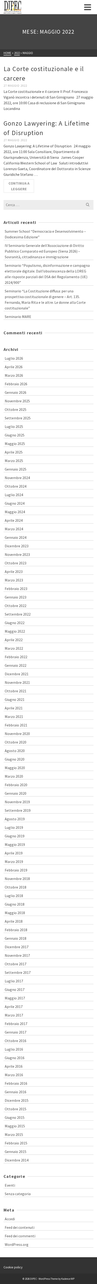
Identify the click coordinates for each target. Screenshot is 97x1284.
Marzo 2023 (14, 580)
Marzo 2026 (14, 375)
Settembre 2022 (18, 614)
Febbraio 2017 (16, 1023)
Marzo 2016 (14, 1074)
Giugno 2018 (14, 904)
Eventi (10, 1185)
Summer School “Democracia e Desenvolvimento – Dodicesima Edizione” (45, 234)
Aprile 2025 (14, 452)
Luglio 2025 (14, 426)
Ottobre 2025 (15, 409)
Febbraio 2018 (16, 929)
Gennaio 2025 (15, 469)
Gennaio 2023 (15, 597)
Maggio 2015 (15, 1126)
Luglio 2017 (14, 981)
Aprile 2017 (14, 1006)
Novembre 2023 (17, 554)
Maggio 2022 (15, 631)
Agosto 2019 (15, 819)
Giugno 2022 (14, 622)
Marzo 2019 (14, 861)
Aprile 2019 (14, 853)
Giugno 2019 (14, 836)
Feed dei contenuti (19, 1227)
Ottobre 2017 (15, 964)
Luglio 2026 (14, 358)
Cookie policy (13, 1267)
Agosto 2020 (15, 750)
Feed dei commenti (20, 1236)
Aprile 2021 (14, 708)
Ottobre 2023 (15, 563)
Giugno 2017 (14, 989)
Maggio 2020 (15, 767)
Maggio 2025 (15, 443)
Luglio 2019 (14, 827)
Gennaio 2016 (15, 1091)
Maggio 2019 (15, 844)
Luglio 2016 (14, 1049)
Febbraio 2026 (16, 383)
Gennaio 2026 (15, 392)
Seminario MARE (18, 316)
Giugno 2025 (14, 435)
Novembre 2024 (17, 477)
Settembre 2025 (18, 418)
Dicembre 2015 (16, 1100)
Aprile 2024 (14, 520)
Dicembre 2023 (16, 546)
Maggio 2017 (15, 998)
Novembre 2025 (17, 401)
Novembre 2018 (17, 878)
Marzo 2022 (14, 648)
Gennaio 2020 (15, 793)
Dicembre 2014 (16, 1160)
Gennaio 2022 (15, 665)
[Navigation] (87, 7)
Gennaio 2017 (15, 1032)
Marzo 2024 (14, 528)
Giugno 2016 (14, 1057)
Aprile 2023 (14, 571)
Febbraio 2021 (16, 725)
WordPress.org (16, 1244)
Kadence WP (67, 1278)
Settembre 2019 (18, 810)
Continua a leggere (18, 186)
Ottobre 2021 (15, 691)
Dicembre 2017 (16, 946)
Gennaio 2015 (15, 1151)
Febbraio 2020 (16, 784)
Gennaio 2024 (15, 537)
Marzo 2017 (14, 1015)
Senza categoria (18, 1193)
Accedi (10, 1218)
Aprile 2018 (14, 921)
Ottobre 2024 (15, 486)
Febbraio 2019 (16, 870)
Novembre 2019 (17, 801)
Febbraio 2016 (16, 1083)
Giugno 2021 (14, 699)
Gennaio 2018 (15, 938)
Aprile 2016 (14, 1066)
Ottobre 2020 (15, 742)
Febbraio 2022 (16, 656)
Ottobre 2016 (15, 1040)
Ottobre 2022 (15, 605)
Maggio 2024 (15, 511)
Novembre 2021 (17, 682)
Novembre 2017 (17, 955)
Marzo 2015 (14, 1134)
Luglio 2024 (14, 494)
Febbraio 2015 (16, 1143)
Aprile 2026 (14, 366)
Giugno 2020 (14, 759)
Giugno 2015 (14, 1117)
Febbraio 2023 (16, 588)
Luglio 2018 (14, 895)
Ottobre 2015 (15, 1109)
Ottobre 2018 (15, 887)
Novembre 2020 (17, 733)
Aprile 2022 (14, 639)
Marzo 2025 (14, 460)
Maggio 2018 (15, 912)
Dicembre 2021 (16, 673)
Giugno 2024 (14, 503)
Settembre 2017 (18, 972)
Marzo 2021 (14, 716)
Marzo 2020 (14, 776)
